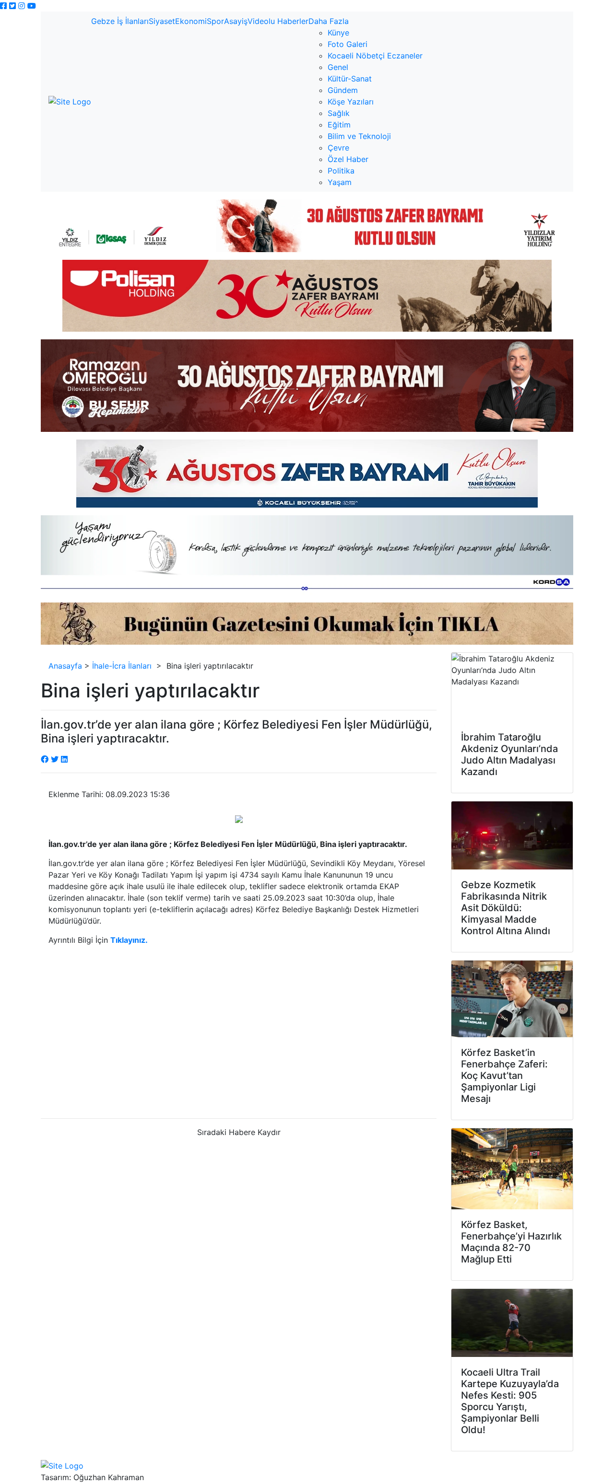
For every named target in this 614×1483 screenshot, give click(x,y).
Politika (341, 170)
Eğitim (339, 124)
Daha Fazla (328, 21)
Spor (215, 21)
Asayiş (236, 21)
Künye (338, 32)
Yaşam (340, 182)
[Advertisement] (238, 1036)
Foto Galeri (347, 44)
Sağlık (339, 113)
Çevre (338, 147)
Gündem (343, 90)
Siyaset (162, 21)
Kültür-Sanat (350, 78)
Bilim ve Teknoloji (359, 136)
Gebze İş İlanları (120, 21)
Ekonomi (191, 21)
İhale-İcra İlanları (122, 666)
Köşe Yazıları (351, 101)
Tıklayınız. (129, 940)
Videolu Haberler (278, 21)
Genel (338, 67)
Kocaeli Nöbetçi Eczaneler (375, 55)
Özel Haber (348, 159)
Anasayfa (65, 666)
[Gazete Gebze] (69, 101)
